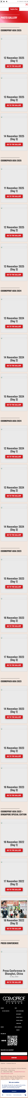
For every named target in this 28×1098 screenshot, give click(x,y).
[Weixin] (27, 1)
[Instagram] (24, 1)
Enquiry (18, 1030)
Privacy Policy (19, 1017)
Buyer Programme (20, 1011)
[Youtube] (21, 1)
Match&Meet (18, 1014)
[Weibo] (22, 1)
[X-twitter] (19, 1)
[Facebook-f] (18, 1)
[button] (26, 4)
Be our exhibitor (5, 1011)
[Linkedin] (25, 1)
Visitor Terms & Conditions (19, 1022)
